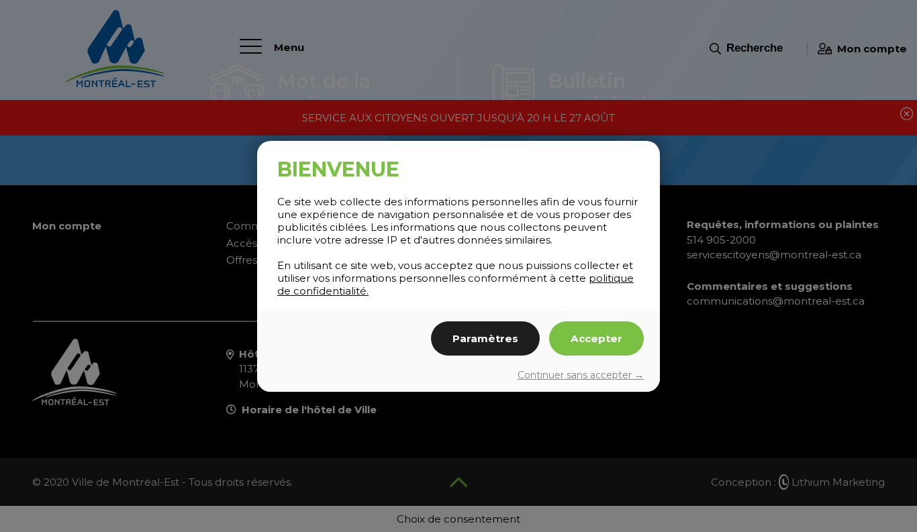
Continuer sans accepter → (581, 375)
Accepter (596, 338)
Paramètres (485, 338)
